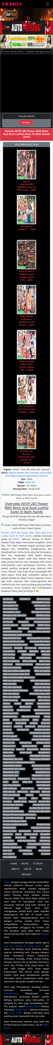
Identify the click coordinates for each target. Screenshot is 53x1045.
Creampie (34, 472)
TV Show (28, 945)
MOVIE (25, 863)
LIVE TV (27, 869)
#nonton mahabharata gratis (15, 824)
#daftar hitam (44, 625)
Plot (27, 472)
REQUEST (26, 874)
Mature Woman (16, 472)
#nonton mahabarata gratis (14, 821)
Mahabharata (11, 993)
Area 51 (39, 945)
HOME (13, 863)
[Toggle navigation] (47, 4)
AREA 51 (15, 869)
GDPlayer (26, 122)
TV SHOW (38, 863)
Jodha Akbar (33, 1006)
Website (45, 933)
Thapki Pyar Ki (22, 1009)
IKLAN (39, 869)
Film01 (16, 539)
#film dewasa (25, 658)
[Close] (28, 18)
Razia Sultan (16, 1012)
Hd (41, 472)
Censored (43, 475)
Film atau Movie (13, 945)
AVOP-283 (30, 482)
